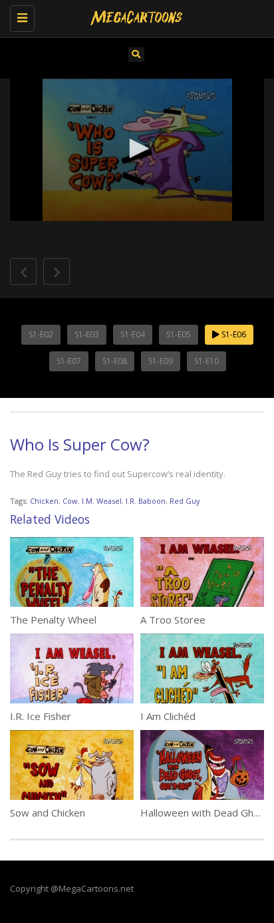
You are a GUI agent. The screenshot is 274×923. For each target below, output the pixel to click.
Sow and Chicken (47, 812)
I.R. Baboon (146, 501)
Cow (70, 501)
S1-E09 (160, 361)
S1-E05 (178, 334)
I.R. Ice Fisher (40, 716)
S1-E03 (86, 334)
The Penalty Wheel (53, 619)
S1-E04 (132, 334)
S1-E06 (232, 334)
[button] (137, 148)
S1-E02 (41, 334)
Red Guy (185, 501)
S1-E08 (114, 361)
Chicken (44, 501)
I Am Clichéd (168, 716)
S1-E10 (206, 361)
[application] (137, 150)
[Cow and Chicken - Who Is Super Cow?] (133, 16)
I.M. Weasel (102, 501)
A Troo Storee (173, 619)
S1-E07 (69, 361)
